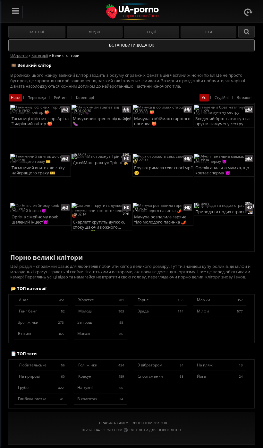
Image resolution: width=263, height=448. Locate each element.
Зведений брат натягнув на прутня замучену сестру (222, 121)
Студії (151, 32)
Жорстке (101, 300)
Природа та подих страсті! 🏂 (224, 212)
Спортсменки (160, 376)
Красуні (101, 376)
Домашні (244, 97)
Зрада (160, 311)
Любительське (42, 365)
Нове (15, 97)
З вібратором (160, 365)
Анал (42, 300)
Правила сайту (113, 422)
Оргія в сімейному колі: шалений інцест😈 (35, 219)
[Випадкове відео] (248, 12)
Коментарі (85, 97)
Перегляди (37, 97)
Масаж (100, 333)
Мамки (220, 300)
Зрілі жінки (41, 322)
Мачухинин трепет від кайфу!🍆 (102, 121)
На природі (42, 376)
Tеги (208, 32)
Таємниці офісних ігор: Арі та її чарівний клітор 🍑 (40, 121)
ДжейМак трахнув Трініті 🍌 (100, 162)
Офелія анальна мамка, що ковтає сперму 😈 (222, 170)
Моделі (94, 32)
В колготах (100, 398)
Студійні (222, 97)
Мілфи (220, 311)
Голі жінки (101, 365)
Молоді (101, 311)
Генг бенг (42, 311)
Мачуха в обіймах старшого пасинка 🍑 (162, 121)
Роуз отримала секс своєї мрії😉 (163, 170)
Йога (220, 376)
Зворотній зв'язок (149, 422)
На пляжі (220, 365)
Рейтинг (61, 97)
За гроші (100, 322)
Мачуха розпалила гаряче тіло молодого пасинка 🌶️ (160, 219)
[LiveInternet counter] (131, 438)
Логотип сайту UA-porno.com (131, 12)
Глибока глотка (41, 398)
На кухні (100, 387)
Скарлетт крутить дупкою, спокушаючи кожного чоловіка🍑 (99, 225)
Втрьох (41, 333)
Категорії (37, 32)
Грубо (41, 387)
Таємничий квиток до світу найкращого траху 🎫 (38, 170)
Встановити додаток (131, 45)
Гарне (160, 300)
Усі (204, 97)
